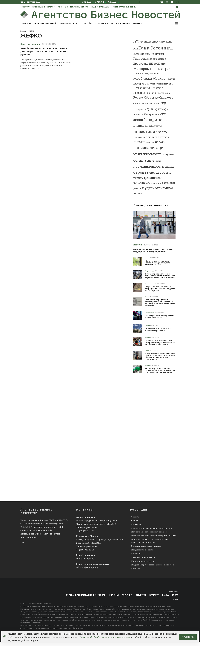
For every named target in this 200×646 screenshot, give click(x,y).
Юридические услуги (142, 561)
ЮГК (163, 114)
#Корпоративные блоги (76, 7)
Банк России (153, 48)
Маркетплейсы (149, 312)
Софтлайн (153, 103)
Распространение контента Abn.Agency (151, 528)
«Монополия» (149, 41)
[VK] (162, 2)
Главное (147, 297)
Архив (175, 599)
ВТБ (170, 48)
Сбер (147, 97)
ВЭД (136, 53)
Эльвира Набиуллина (146, 114)
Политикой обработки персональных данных (105, 637)
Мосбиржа (142, 78)
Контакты (136, 553)
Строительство (104, 23)
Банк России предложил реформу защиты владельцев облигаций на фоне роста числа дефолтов (160, 303)
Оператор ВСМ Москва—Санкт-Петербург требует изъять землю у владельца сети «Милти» (160, 342)
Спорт (175, 595)
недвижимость (147, 153)
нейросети (169, 154)
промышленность (148, 166)
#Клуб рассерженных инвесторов (38, 7)
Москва (159, 78)
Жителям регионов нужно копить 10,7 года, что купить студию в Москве (157, 263)
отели (157, 160)
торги (166, 172)
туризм (138, 177)
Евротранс (140, 63)
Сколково (166, 97)
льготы (139, 142)
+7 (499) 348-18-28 (85, 549)
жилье (158, 125)
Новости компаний (45, 23)
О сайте (135, 517)
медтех (150, 142)
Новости (137, 244)
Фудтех (137, 23)
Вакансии (136, 524)
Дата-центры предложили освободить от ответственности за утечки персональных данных (160, 276)
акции (138, 120)
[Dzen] (172, 2)
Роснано (150, 92)
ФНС (151, 109)
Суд (162, 103)
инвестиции (145, 131)
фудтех (148, 188)
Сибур (155, 97)
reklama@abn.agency (87, 567)
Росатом (139, 92)
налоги (160, 142)
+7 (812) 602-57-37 (85, 530)
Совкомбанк (140, 103)
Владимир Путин (151, 53)
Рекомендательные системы (146, 546)
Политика (127, 595)
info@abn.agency (85, 558)
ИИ (151, 63)
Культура (154, 595)
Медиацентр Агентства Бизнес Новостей (152, 565)
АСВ (135, 48)
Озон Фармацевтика (161, 83)
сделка (169, 166)
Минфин (164, 69)
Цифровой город (149, 271)
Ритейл (88, 23)
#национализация (100, 7)
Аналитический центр (143, 557)
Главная (26, 23)
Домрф (162, 58)
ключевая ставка (157, 137)
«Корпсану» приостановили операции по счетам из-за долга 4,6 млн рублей (160, 289)
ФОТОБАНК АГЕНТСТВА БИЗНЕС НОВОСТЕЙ (86, 595)
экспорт (139, 193)
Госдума (152, 58)
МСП (157, 63)
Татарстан (139, 109)
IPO (136, 41)
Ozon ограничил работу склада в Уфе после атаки (159, 317)
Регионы (114, 595)
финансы (156, 183)
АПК (169, 41)
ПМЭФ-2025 (150, 88)
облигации (143, 160)
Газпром (140, 58)
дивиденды (143, 125)
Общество (141, 595)
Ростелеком (163, 92)
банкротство (155, 119)
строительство (147, 172)
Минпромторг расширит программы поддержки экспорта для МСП (153, 250)
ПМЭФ (137, 88)
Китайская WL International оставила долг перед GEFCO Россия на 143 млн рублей (44, 51)
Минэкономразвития (146, 73)
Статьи (135, 520)
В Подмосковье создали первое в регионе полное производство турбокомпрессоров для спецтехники (160, 356)
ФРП (158, 109)
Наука (165, 595)
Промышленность (70, 23)
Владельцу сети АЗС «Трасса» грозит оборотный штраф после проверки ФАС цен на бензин (160, 370)
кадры (163, 132)
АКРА (162, 41)
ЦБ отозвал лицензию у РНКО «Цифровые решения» (158, 330)
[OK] (167, 2)
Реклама (135, 568)
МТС (163, 63)
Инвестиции (123, 23)
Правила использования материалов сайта (153, 535)
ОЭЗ (147, 83)
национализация (149, 147)
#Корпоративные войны (124, 7)
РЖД (160, 88)
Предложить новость (142, 550)
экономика (164, 188)
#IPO (60, 7)
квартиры (139, 137)
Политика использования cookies (149, 532)
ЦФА (165, 109)
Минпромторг (145, 69)
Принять (187, 637)
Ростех (138, 97)
